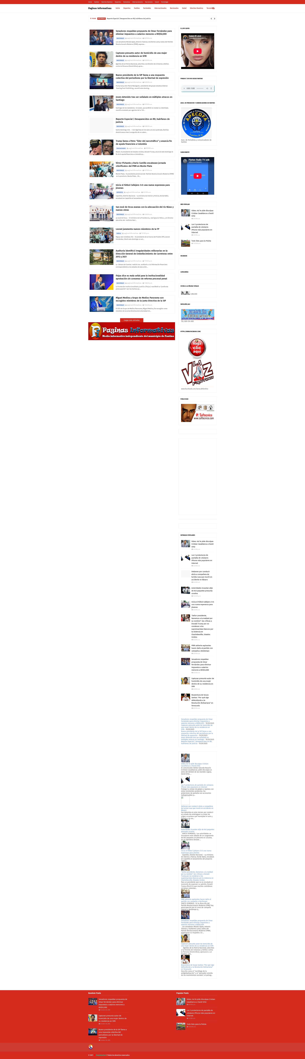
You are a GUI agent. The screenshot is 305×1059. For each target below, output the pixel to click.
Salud (157, 2)
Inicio (90, 2)
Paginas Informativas (100, 8)
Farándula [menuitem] (147, 8)
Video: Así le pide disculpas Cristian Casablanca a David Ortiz (202, 213)
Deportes (118, 2)
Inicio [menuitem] (118, 8)
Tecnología (164, 2)
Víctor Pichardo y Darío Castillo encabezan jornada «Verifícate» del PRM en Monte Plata (141, 164)
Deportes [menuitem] (126, 8)
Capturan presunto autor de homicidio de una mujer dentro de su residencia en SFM (141, 54)
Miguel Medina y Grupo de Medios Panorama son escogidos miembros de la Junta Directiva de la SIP (141, 299)
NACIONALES (120, 38)
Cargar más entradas (132, 320)
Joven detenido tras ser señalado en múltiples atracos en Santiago (144, 98)
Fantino (96, 2)
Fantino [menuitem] (137, 8)
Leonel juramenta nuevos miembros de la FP (137, 229)
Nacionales (149, 2)
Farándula (126, 2)
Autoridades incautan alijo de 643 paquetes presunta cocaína (202, 590)
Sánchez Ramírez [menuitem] (196, 8)
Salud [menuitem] (184, 8)
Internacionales (137, 2)
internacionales (121, 148)
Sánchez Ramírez (106, 2)
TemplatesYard (101, 1055)
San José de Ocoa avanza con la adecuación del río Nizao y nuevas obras (145, 208)
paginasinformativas (134, 38)
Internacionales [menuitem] (160, 8)
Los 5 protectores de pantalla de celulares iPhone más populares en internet (201, 228)
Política (119, 233)
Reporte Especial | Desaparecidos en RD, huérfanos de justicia (143, 120)
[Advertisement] (197, 476)
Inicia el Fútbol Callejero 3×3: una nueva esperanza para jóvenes (143, 186)
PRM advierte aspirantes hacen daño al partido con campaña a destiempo (202, 648)
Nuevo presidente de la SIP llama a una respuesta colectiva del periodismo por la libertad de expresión (142, 76)
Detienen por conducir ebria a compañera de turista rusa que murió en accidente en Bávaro (201, 575)
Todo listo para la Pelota (201, 241)
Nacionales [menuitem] (174, 8)
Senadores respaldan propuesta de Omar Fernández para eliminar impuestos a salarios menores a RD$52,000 (144, 32)
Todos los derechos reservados (119, 1055)
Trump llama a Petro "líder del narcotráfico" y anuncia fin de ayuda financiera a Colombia (141, 18)
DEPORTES (120, 192)
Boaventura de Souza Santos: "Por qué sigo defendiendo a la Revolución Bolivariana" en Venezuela (202, 700)
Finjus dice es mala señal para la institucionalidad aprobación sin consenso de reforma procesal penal (141, 277)
